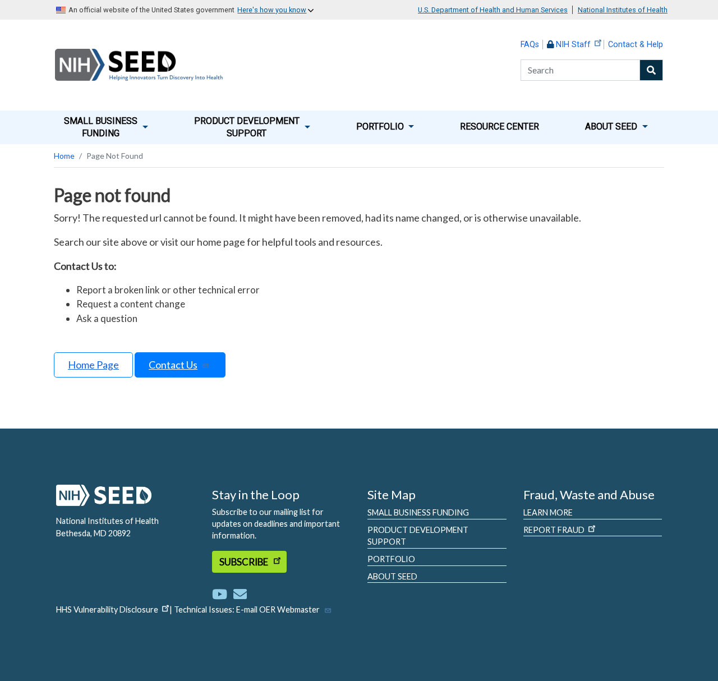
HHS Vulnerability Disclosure (107, 609)
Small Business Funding (418, 512)
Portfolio (391, 559)
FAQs (530, 44)
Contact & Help (635, 44)
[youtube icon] (222, 594)
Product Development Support (417, 536)
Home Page (93, 364)
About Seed (392, 576)
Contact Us (173, 364)
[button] (106, 127)
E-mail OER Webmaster (278, 609)
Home (64, 155)
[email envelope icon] (240, 594)
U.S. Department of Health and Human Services (493, 10)
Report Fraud (553, 530)
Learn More (548, 512)
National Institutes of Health (623, 10)
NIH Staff (573, 44)
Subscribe (244, 562)
